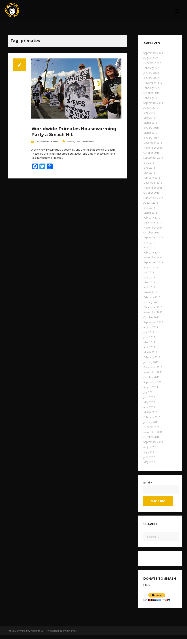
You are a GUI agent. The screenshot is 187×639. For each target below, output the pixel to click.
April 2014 (149, 247)
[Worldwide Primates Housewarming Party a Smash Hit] (76, 88)
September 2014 (153, 237)
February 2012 (151, 357)
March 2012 (150, 352)
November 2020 (153, 82)
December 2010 (152, 427)
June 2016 (149, 167)
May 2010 (149, 462)
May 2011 (149, 402)
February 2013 (151, 297)
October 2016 (151, 152)
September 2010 (153, 442)
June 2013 (149, 277)
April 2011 (149, 407)
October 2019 (151, 93)
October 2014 (151, 232)
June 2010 (149, 457)
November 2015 (153, 187)
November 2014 (153, 227)
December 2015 (152, 182)
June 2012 (149, 337)
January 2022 (151, 78)
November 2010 (153, 432)
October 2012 (151, 317)
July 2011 (148, 392)
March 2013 (150, 292)
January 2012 (151, 362)
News (70, 141)
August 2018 (150, 107)
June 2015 (149, 207)
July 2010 (148, 452)
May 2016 (149, 172)
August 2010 (150, 447)
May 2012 (149, 342)
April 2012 (149, 347)
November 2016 (153, 147)
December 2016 (152, 142)
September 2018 (153, 103)
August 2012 (150, 327)
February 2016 (151, 177)
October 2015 (151, 192)
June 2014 (149, 242)
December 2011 (152, 367)
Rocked (58, 630)
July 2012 (148, 332)
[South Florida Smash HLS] (12, 9)
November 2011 (153, 372)
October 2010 (151, 437)
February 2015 (151, 217)
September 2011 (153, 382)
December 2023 (152, 63)
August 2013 (150, 267)
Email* (147, 482)
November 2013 (153, 257)
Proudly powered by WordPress (25, 630)
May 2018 (149, 117)
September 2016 (153, 157)
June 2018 (149, 113)
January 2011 (151, 422)
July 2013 (148, 272)
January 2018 (151, 127)
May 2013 (149, 282)
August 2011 (150, 387)
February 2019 (151, 98)
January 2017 (151, 137)
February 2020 (151, 88)
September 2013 (153, 262)
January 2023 (151, 73)
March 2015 (150, 212)
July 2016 (148, 162)
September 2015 (153, 197)
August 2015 (150, 202)
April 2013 (149, 287)
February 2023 (151, 68)
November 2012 (153, 312)
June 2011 (149, 397)
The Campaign (84, 141)
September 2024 (153, 53)
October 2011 (151, 377)
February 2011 (151, 417)
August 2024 (150, 58)
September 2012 (153, 322)
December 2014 (152, 222)
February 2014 (151, 252)
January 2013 (151, 302)
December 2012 (152, 307)
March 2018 (150, 122)
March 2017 (150, 132)
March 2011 (150, 412)
